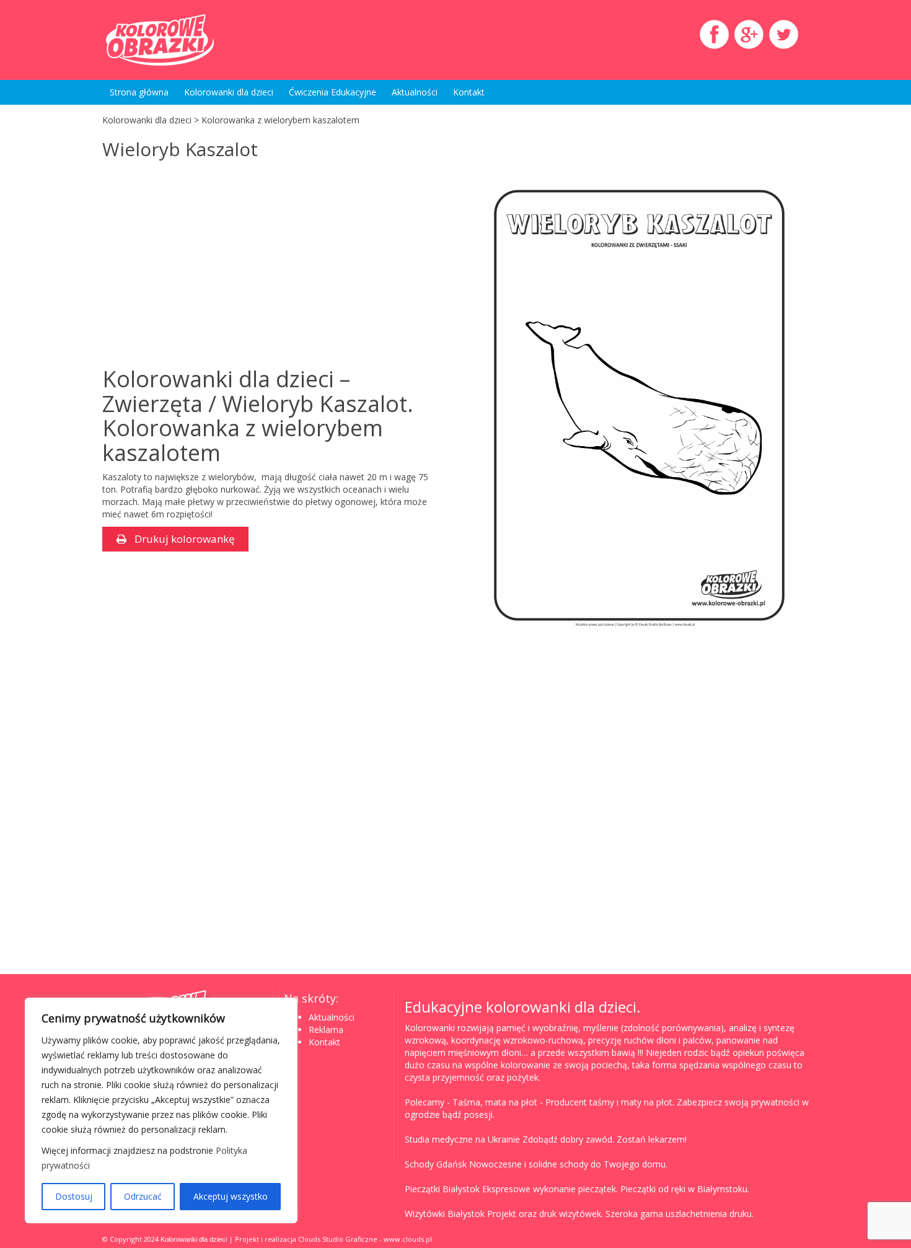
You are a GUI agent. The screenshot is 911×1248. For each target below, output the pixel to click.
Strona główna (139, 92)
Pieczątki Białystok (442, 1189)
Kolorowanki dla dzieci (228, 92)
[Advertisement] (206, 264)
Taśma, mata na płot (494, 1102)
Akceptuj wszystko (230, 1196)
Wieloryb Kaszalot (180, 149)
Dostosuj (73, 1196)
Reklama (326, 1029)
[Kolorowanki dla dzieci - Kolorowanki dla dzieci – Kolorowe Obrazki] (213, 40)
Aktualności (415, 92)
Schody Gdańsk (436, 1164)
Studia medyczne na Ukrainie (462, 1139)
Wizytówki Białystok (445, 1213)
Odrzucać (143, 1196)
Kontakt (469, 92)
